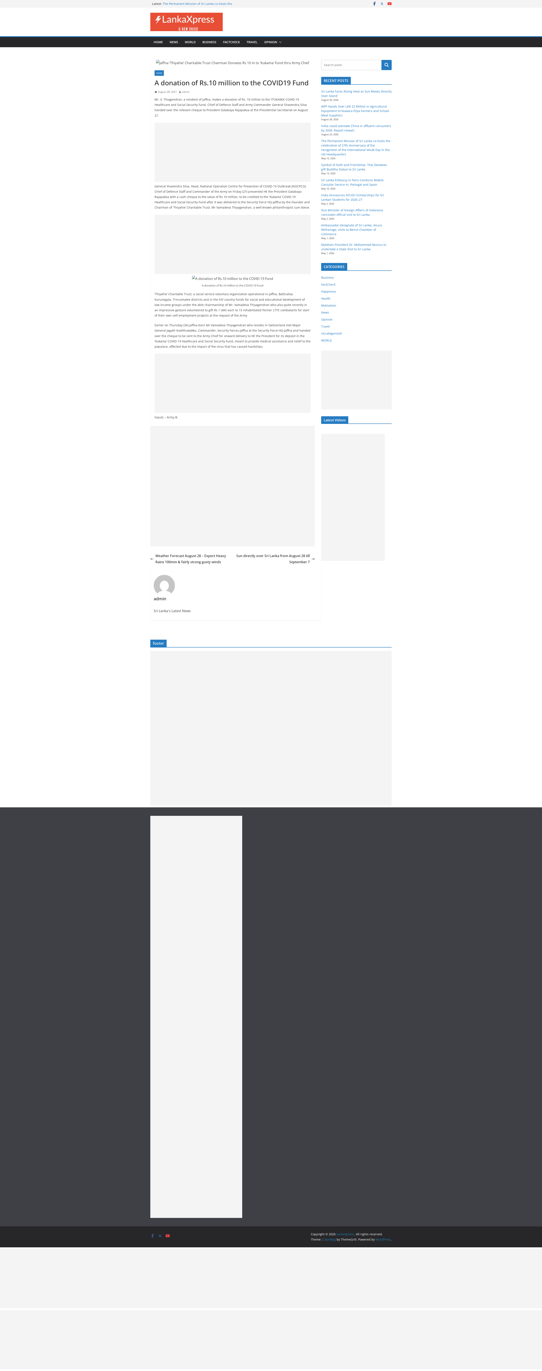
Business (209, 42)
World (190, 42)
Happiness (328, 291)
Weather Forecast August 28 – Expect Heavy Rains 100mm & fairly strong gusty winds (190, 558)
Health (325, 298)
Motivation (328, 305)
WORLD (326, 340)
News (174, 42)
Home (158, 42)
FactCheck (231, 42)
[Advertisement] (233, 152)
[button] (279, 42)
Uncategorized (331, 333)
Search (387, 65)
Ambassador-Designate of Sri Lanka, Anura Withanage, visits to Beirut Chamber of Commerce (351, 229)
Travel (252, 42)
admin (185, 92)
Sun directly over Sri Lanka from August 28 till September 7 (273, 558)
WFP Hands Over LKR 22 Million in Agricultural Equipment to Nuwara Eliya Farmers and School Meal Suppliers (355, 110)
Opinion (270, 42)
